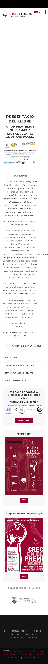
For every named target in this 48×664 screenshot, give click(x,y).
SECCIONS (14, 634)
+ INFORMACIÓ (24, 420)
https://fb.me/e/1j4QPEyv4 (18, 300)
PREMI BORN (36, 631)
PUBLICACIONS (17, 637)
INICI (5, 631)
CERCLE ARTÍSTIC (19, 631)
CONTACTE (32, 637)
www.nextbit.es (11, 654)
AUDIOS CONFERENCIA (15, 380)
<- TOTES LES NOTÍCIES (24, 345)
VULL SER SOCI (12, 357)
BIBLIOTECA (28, 634)
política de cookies (31, 658)
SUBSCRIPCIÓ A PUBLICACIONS (19, 365)
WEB (24, 500)
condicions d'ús (28, 654)
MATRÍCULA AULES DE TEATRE (19, 373)
